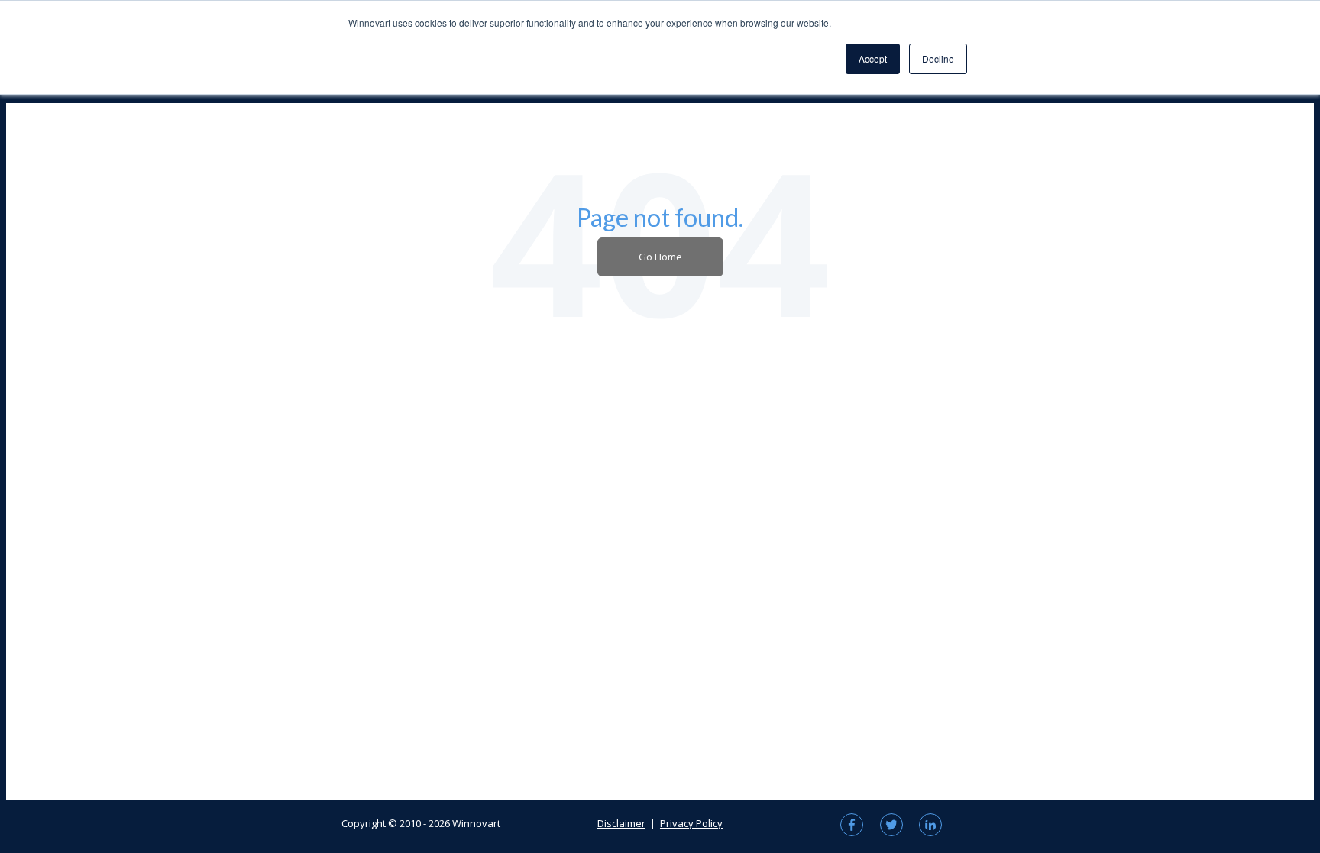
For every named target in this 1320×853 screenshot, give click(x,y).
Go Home (660, 256)
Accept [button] (873, 58)
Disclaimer (621, 823)
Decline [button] (938, 58)
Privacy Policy (691, 823)
